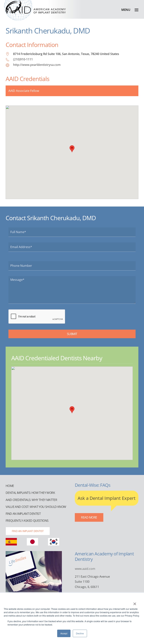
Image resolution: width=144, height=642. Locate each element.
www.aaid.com (85, 569)
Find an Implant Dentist (23, 514)
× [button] (135, 602)
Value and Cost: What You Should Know (36, 507)
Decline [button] (80, 633)
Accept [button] (63, 633)
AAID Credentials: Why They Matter (31, 500)
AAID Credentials (27, 79)
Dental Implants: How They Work (30, 493)
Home (10, 486)
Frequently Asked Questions (27, 521)
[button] (129, 10)
